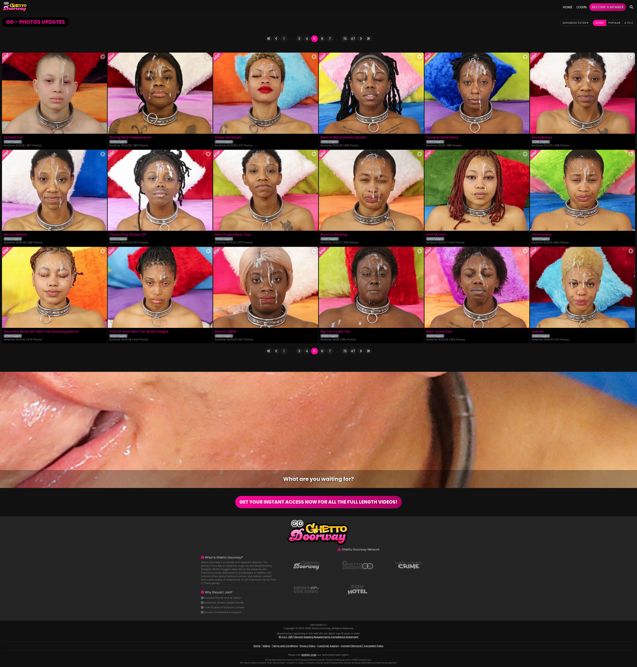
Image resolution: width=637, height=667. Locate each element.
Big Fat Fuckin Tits (335, 332)
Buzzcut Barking (333, 234)
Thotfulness (542, 234)
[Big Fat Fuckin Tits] (371, 287)
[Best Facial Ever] (477, 287)
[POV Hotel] (357, 589)
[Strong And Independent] (160, 93)
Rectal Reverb (15, 234)
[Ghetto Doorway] (15, 7)
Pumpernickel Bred (442, 137)
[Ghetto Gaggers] (357, 564)
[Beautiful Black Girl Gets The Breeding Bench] (54, 287)
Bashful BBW (225, 332)
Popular (614, 23)
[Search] (631, 7)
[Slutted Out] (54, 93)
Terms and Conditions (285, 646)
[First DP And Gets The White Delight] (160, 287)
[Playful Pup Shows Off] (160, 190)
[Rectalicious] (582, 93)
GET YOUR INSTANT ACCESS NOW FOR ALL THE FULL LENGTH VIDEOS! (318, 502)
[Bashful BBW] (265, 287)
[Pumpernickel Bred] (477, 93)
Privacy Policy (307, 646)
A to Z (628, 23)
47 (353, 38)
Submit (538, 332)
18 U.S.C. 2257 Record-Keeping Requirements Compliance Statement (318, 637)
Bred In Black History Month (343, 137)
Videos (266, 646)
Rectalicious (542, 137)
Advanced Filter (575, 23)
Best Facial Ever (439, 332)
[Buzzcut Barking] (371, 190)
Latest (599, 23)
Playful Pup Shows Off (127, 234)
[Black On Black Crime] (408, 564)
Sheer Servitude (228, 137)
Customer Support (328, 646)
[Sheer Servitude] (265, 93)
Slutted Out (13, 137)
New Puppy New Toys (233, 234)
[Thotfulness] (582, 190)
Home (567, 7)
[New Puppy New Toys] (265, 190)
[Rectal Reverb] (54, 190)
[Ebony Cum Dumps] (306, 589)
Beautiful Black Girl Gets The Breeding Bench (41, 332)
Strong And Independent (130, 137)
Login (581, 7)
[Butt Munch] (477, 190)
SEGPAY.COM (308, 655)
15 (345, 38)
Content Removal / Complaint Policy (362, 646)
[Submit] (582, 287)
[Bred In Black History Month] (371, 93)
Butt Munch (435, 234)
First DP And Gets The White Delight (139, 332)
